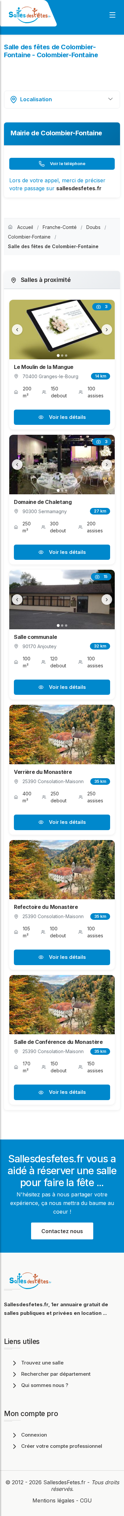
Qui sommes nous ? (44, 1385)
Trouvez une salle (42, 1363)
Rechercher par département (56, 1374)
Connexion (34, 1435)
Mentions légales (53, 1500)
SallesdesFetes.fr (65, 1482)
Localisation (36, 99)
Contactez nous (62, 1231)
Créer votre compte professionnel (61, 1446)
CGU (86, 1500)
